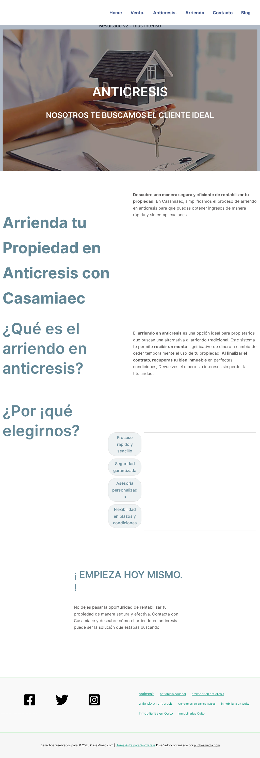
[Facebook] (30, 700)
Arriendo (194, 12)
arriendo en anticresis (156, 703)
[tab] (124, 444)
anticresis (146, 694)
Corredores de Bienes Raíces (197, 703)
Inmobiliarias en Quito (156, 713)
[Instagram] (94, 700)
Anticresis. (165, 12)
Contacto (223, 12)
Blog (246, 12)
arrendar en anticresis (208, 694)
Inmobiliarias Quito (191, 713)
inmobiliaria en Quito (235, 703)
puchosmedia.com (207, 745)
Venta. (137, 12)
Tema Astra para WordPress (136, 745)
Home (115, 12)
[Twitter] (62, 700)
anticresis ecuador (173, 694)
